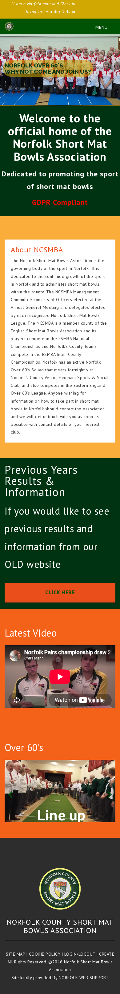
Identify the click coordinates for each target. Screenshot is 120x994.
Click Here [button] (60, 592)
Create (106, 954)
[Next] (109, 791)
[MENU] (98, 26)
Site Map (15, 954)
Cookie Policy (45, 954)
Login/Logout (79, 954)
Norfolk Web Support (84, 977)
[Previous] (11, 791)
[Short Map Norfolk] (60, 889)
